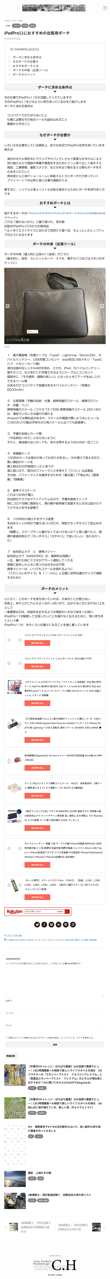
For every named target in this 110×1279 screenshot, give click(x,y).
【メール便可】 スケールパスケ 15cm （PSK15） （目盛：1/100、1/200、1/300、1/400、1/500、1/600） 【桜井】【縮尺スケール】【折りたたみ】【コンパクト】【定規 (63, 884)
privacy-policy (55, 1255)
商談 (86, 939)
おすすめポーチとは (26, 66)
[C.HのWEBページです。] (54, 7)
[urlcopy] (73, 924)
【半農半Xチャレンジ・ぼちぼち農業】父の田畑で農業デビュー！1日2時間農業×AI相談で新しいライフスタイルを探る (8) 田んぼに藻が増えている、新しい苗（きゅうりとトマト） (66, 1103)
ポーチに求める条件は (27, 57)
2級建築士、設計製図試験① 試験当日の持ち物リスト (59, 1195)
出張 (71, 939)
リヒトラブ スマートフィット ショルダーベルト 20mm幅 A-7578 (57, 658)
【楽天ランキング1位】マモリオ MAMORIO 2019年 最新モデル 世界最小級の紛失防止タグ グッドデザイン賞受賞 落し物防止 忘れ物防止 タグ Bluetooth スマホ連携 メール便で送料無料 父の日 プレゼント (63, 815)
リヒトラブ (59, 939)
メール (10, 1013)
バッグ (44, 939)
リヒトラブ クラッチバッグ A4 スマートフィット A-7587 (53, 635)
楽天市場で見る (37, 643)
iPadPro (22, 939)
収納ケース (79, 939)
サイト (9, 1025)
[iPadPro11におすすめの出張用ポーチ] (58, 924)
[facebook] (44, 924)
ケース (37, 939)
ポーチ (51, 939)
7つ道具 (10, 939)
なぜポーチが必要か (26, 61)
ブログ (9, 935)
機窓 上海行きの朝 (39, 1173)
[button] (8, 306)
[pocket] (51, 924)
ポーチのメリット (24, 74)
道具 (20, 935)
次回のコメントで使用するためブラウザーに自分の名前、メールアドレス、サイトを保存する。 (51, 1037)
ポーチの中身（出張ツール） (31, 70)
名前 (9, 1000)
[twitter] (37, 924)
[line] (66, 924)
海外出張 (93, 939)
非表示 (34, 49)
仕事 (15, 935)
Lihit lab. (30, 939)
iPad (16, 939)
